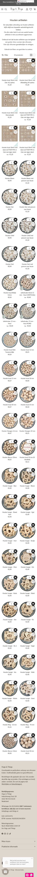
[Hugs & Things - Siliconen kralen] (16, 9)
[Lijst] (34, 55)
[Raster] (31, 55)
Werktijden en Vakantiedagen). (12, 784)
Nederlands (23, 1)
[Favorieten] (31, 9)
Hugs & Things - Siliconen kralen (15, 870)
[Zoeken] (7, 9)
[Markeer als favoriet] (15, 64)
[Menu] (2, 9)
